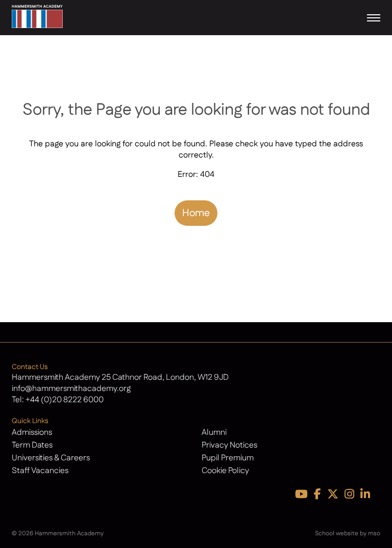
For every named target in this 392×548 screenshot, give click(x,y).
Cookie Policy (225, 471)
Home (196, 213)
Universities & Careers (51, 458)
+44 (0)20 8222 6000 (65, 400)
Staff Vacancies (40, 471)
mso (374, 533)
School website (336, 533)
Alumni (214, 432)
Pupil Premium (228, 458)
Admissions (32, 432)
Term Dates (32, 445)
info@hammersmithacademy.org (71, 389)
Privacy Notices (229, 445)
